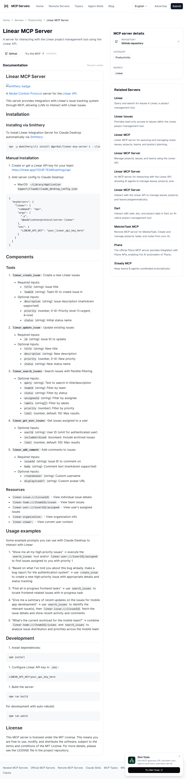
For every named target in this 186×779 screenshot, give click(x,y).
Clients (7, 772)
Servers (19, 20)
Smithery (36, 137)
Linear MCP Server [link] (58, 20)
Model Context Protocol (25, 93)
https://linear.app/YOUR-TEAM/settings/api (41, 170)
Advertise (161, 6)
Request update (95, 65)
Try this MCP (33, 53)
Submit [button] (177, 6)
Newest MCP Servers (15, 767)
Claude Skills (93, 767)
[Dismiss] (179, 756)
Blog (111, 6)
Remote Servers (59, 6)
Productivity (35, 20)
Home (40, 6)
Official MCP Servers (43, 767)
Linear (119, 73)
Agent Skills (95, 6)
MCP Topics (111, 767)
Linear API (69, 93)
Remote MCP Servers (70, 767)
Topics (79, 6)
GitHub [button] (13, 53)
